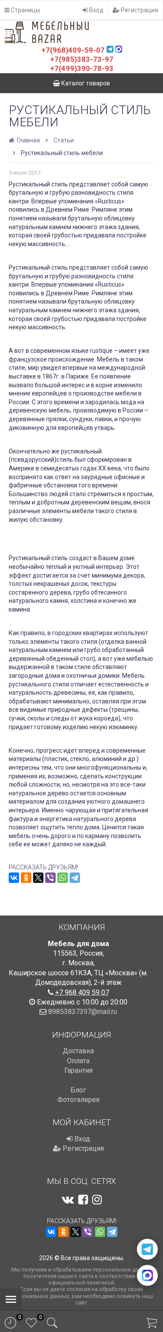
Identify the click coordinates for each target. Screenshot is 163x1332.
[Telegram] (75, 877)
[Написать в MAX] (147, 1275)
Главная (27, 140)
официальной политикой (81, 1282)
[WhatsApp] (62, 877)
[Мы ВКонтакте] (68, 1199)
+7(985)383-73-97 (81, 59)
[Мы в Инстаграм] (97, 1199)
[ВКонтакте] (14, 877)
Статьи (63, 140)
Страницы (25, 10)
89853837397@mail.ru (82, 1011)
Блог (78, 1090)
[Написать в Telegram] (147, 1249)
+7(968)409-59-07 (73, 50)
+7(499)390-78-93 (81, 68)
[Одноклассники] (26, 877)
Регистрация (139, 10)
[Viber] (50, 877)
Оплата (78, 1061)
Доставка (78, 1051)
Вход (95, 10)
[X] (38, 877)
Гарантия (78, 1070)
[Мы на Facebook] (83, 1199)
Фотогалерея (78, 1099)
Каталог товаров (85, 83)
